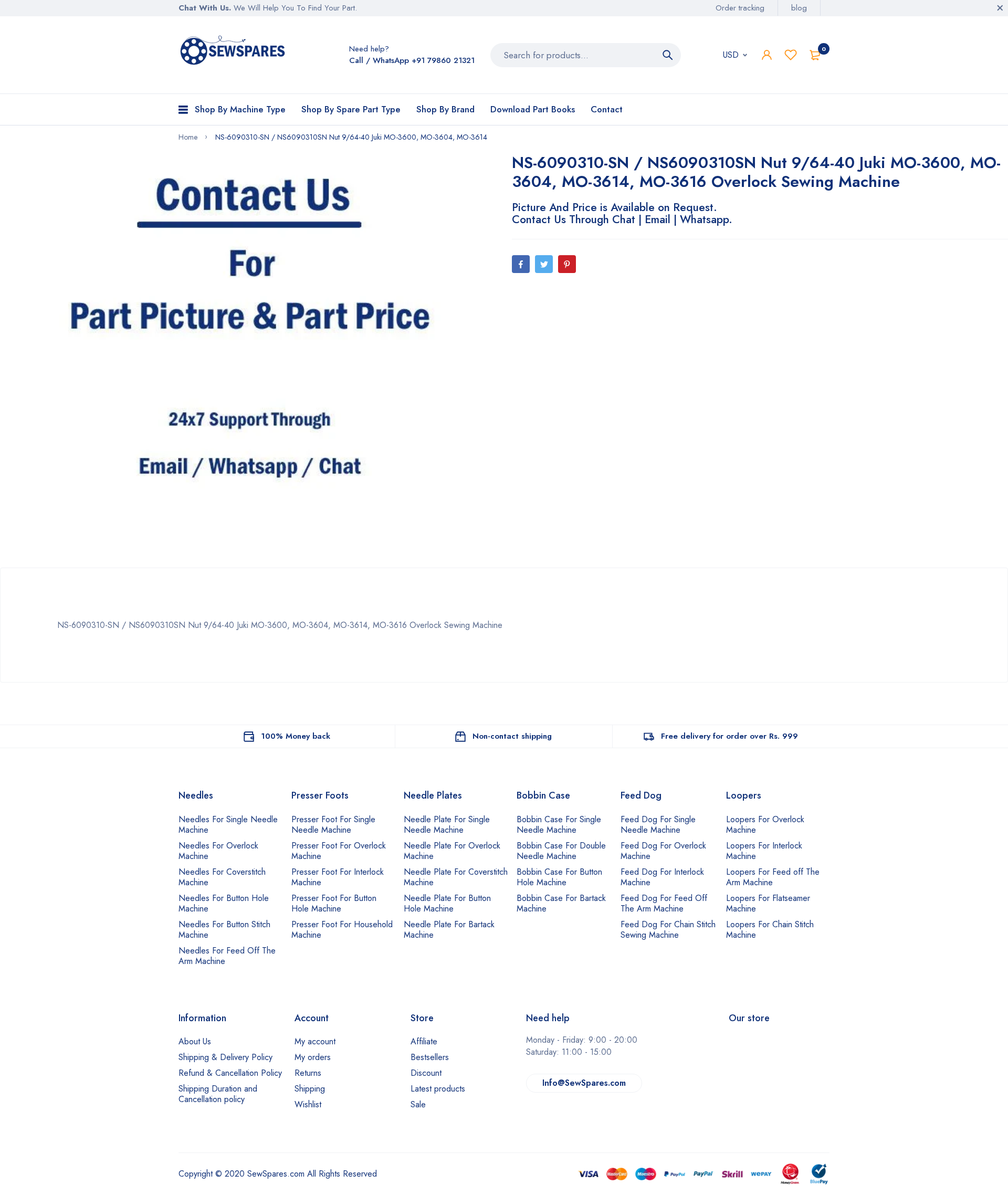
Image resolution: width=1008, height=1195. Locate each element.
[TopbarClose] (1000, 8)
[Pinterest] (567, 264)
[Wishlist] (790, 54)
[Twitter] (544, 264)
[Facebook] (521, 264)
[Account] (766, 55)
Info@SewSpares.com (584, 1083)
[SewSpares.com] (234, 52)
